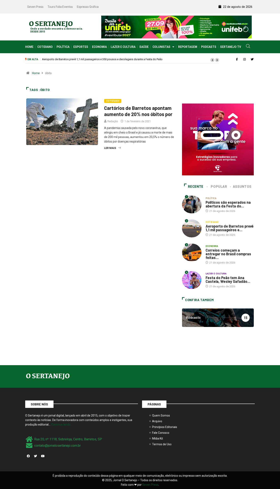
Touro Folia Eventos (60, 6)
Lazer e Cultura (123, 46)
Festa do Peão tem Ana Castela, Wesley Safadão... (228, 279)
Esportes (80, 46)
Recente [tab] (195, 187)
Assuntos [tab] (242, 187)
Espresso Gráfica (88, 6)
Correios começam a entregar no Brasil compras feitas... (228, 254)
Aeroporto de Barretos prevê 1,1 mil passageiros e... (230, 228)
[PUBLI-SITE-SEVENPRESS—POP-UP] (218, 139)
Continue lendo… (61, 424)
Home (29, 46)
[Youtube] (43, 456)
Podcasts (208, 46)
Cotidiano (45, 46)
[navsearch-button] (248, 47)
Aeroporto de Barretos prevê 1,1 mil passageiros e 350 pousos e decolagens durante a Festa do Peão (102, 59)
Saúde (144, 46)
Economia (99, 46)
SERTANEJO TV (230, 46)
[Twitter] (35, 456)
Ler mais (110, 148)
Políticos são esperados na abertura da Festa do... (228, 204)
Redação (112, 121)
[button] (212, 60)
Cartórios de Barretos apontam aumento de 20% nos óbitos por (138, 111)
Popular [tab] (219, 187)
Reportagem (187, 46)
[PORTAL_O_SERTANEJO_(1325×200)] (176, 26)
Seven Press (35, 6)
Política (63, 46)
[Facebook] (28, 456)
